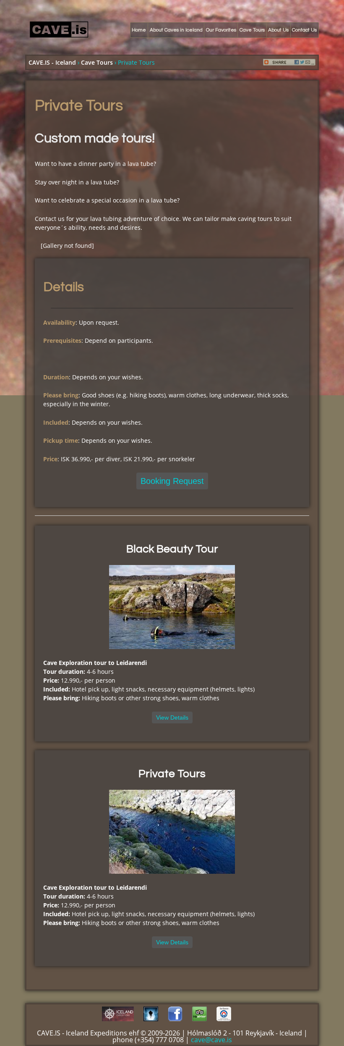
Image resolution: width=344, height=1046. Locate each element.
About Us (278, 30)
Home (139, 30)
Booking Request (172, 481)
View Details (172, 717)
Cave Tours (252, 30)
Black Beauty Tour (172, 549)
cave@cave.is (211, 1039)
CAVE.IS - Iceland (52, 62)
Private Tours (172, 774)
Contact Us (304, 30)
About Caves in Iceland (176, 30)
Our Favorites (221, 30)
